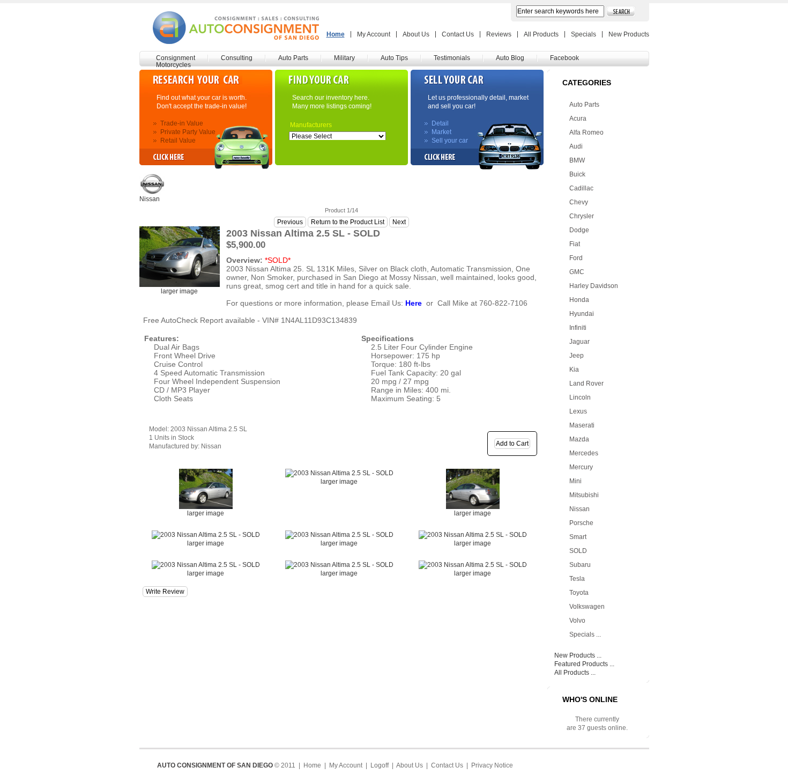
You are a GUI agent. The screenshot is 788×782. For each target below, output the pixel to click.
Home (335, 34)
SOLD (578, 551)
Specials (583, 34)
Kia (574, 369)
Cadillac (581, 188)
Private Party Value (187, 132)
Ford (576, 258)
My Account (373, 34)
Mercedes (583, 453)
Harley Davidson (593, 286)
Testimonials (452, 58)
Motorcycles (173, 65)
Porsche (581, 523)
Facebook (564, 58)
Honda (579, 300)
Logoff (379, 765)
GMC (576, 272)
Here (413, 303)
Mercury (581, 467)
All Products (541, 34)
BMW (577, 160)
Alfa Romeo (586, 132)
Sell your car (450, 140)
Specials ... (585, 634)
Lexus (578, 411)
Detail (440, 123)
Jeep (576, 355)
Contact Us (458, 34)
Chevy (578, 202)
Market (441, 132)
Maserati (581, 425)
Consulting (236, 58)
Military (344, 58)
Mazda (579, 439)
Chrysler (581, 216)
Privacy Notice (492, 765)
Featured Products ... (584, 664)
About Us (416, 34)
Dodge (579, 230)
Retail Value (178, 140)
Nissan (579, 509)
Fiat (574, 244)
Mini (575, 481)
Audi (576, 146)
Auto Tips (394, 58)
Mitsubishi (584, 495)
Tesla (577, 578)
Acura (577, 118)
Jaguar (579, 341)
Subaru (580, 565)
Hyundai (581, 314)
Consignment (175, 58)
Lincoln (580, 397)
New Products (628, 34)
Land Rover (586, 383)
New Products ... (577, 655)
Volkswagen (587, 606)
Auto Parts (293, 58)
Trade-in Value (181, 123)
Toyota (579, 592)
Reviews (498, 34)
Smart (577, 537)
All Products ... (575, 672)
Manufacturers (301, 125)
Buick (577, 174)
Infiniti (577, 327)
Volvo (577, 620)
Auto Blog (510, 58)
